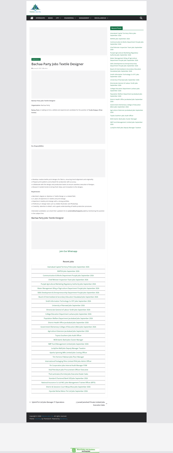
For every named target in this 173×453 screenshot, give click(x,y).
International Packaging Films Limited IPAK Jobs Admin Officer (68, 361)
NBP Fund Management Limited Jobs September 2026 (68, 344)
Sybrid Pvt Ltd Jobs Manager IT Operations (48, 402)
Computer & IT (36, 59)
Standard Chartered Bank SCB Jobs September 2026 (68, 378)
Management (84, 18)
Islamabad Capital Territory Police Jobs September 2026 (68, 267)
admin (46, 68)
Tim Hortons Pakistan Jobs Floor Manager (68, 357)
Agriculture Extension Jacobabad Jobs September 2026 (68, 331)
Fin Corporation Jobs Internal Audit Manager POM (68, 365)
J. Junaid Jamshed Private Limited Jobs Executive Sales (90, 403)
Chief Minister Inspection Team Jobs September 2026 (68, 280)
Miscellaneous (100, 18)
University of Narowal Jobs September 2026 (68, 305)
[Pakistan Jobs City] (31, 18)
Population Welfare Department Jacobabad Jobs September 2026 (68, 318)
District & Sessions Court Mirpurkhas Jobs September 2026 (68, 387)
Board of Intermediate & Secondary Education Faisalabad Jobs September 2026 (68, 297)
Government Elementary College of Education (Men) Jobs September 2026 (68, 327)
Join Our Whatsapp (68, 251)
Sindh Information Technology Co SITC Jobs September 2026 (68, 301)
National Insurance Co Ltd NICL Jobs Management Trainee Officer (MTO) (68, 382)
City (57, 18)
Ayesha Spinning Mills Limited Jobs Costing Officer (68, 352)
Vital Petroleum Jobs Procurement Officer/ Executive (68, 370)
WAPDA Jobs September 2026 (68, 271)
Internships (40, 18)
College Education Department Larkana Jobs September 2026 (68, 314)
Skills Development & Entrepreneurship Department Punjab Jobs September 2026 (68, 293)
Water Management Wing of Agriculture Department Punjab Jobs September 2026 (68, 288)
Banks (50, 18)
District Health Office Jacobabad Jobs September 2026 (68, 322)
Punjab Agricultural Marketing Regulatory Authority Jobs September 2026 (68, 284)
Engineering (69, 18)
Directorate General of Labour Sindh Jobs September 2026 (68, 310)
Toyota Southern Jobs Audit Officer (68, 335)
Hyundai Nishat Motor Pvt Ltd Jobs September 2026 (68, 391)
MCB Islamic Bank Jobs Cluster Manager (68, 340)
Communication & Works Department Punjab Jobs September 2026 (68, 275)
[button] (60, 18)
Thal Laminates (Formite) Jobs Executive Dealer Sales (68, 374)
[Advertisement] (68, 41)
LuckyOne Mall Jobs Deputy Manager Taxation (68, 348)
